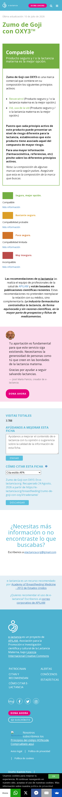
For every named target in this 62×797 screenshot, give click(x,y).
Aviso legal (16, 751)
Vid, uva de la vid (19, 108)
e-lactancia (14, 637)
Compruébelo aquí (22, 744)
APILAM (23, 286)
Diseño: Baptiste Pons (19, 771)
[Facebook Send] (36, 793)
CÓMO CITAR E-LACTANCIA (18, 685)
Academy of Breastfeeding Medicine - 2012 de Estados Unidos (33, 586)
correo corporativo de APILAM (33, 601)
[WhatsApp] (15, 793)
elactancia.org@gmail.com (40, 552)
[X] (26, 793)
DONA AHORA (37, 5)
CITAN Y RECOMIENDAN (18, 676)
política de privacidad (42, 786)
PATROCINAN (17, 669)
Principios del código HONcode (30, 740)
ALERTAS (46, 669)
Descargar (17, 502)
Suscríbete (22, 719)
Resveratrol (16, 99)
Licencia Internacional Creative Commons (28, 654)
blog (11, 701)
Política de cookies (24, 758)
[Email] (46, 793)
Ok (53, 776)
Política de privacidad (39, 751)
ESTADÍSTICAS (50, 680)
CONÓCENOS (49, 674)
